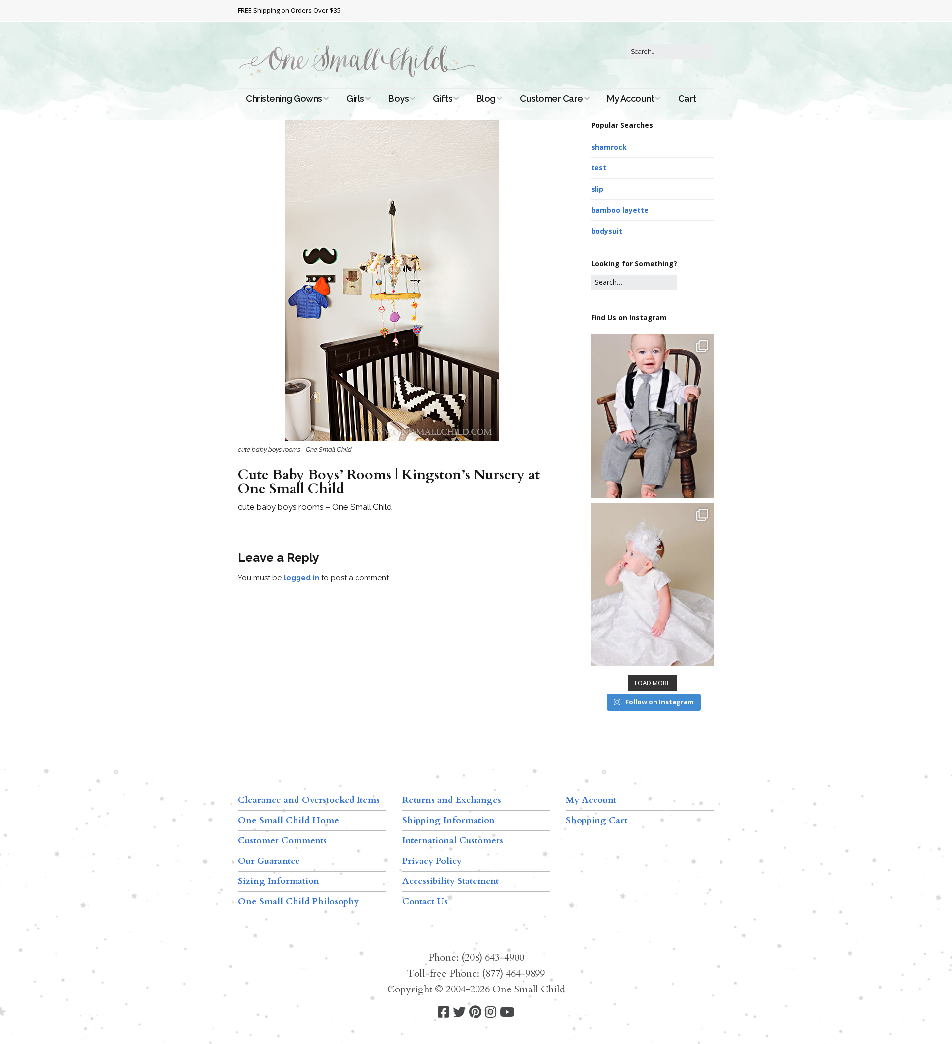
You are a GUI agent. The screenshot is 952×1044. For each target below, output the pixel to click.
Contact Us (425, 901)
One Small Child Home (288, 820)
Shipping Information (448, 820)
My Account (630, 98)
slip (597, 189)
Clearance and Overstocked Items (309, 800)
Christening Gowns (284, 98)
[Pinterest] (475, 1012)
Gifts (443, 98)
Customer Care (551, 98)
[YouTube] (507, 1012)
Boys (398, 98)
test (598, 167)
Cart (687, 98)
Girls (355, 98)
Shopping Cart (596, 820)
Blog (486, 98)
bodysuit (606, 231)
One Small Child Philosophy (298, 901)
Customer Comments (282, 840)
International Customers (452, 840)
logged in (301, 577)
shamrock (609, 147)
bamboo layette (620, 210)
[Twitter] (459, 1012)
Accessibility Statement (450, 881)
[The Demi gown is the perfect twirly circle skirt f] (652, 584)
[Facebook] (443, 1012)
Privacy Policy (432, 861)
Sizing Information (278, 881)
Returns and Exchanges (451, 800)
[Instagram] (490, 1012)
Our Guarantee (269, 861)
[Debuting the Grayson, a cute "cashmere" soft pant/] (652, 416)
